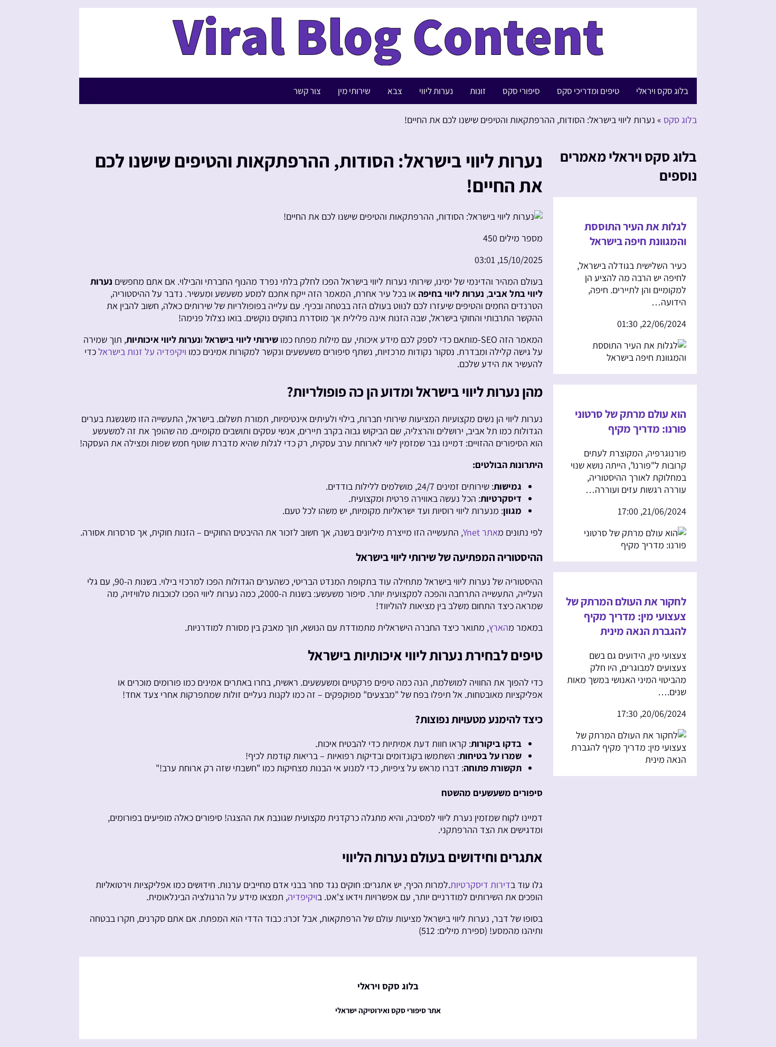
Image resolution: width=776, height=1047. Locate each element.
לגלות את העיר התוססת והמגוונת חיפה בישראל (635, 233)
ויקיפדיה (302, 897)
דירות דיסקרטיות (480, 884)
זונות (478, 91)
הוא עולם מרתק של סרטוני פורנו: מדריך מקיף (630, 421)
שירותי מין (354, 91)
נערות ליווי (436, 91)
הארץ (498, 627)
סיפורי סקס (521, 91)
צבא (394, 91)
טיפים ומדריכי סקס (588, 91)
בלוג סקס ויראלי (662, 91)
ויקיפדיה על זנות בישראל (142, 351)
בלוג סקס (680, 120)
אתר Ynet (480, 532)
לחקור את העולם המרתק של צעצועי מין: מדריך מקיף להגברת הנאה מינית (626, 616)
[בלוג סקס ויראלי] (388, 60)
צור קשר (307, 91)
